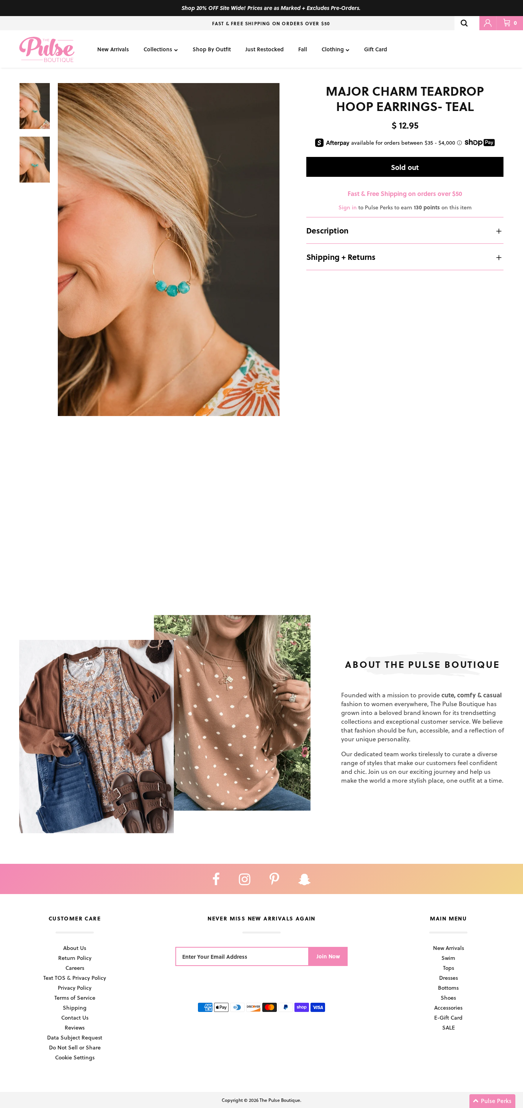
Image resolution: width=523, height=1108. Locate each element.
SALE (448, 1027)
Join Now (328, 956)
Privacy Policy (75, 988)
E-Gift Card (448, 1017)
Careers (74, 968)
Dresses (448, 978)
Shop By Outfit (212, 49)
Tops (448, 968)
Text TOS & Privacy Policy (74, 978)
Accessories (448, 1008)
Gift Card (375, 49)
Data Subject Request (74, 1037)
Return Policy (75, 958)
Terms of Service (74, 998)
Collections (158, 49)
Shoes (448, 998)
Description (327, 231)
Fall (302, 49)
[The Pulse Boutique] (47, 49)
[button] (492, 1101)
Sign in (347, 208)
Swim (448, 958)
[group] (169, 249)
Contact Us (74, 1017)
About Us (74, 948)
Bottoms (448, 988)
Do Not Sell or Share (75, 1047)
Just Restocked (264, 49)
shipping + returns (341, 257)
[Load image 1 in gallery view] (169, 249)
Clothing (333, 49)
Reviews (75, 1027)
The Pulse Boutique (280, 1100)
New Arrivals (113, 49)
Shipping (75, 1008)
